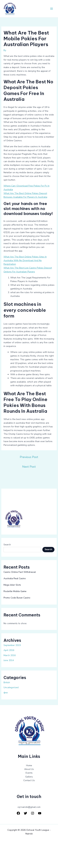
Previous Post (29, 457)
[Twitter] (25, 813)
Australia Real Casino (15, 578)
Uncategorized (11, 687)
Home (29, 765)
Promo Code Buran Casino (17, 597)
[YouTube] (39, 813)
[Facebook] (18, 813)
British (7, 682)
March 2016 (10, 655)
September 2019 (12, 645)
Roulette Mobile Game (15, 591)
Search (7, 544)
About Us (29, 769)
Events (29, 772)
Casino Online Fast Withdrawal (20, 572)
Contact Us (29, 780)
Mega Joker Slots (12, 584)
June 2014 (9, 660)
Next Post (29, 467)
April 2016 (9, 650)
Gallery (29, 776)
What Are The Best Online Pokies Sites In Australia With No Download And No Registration (25, 260)
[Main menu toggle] (51, 8)
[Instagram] (32, 813)
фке (6, 692)
